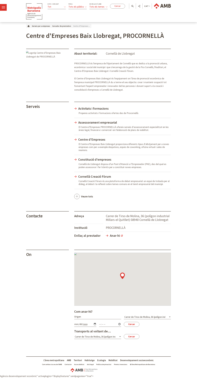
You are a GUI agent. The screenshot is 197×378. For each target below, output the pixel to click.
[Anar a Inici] (28, 26)
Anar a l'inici (34, 11)
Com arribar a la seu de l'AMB (52, 364)
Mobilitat (113, 360)
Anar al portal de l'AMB (162, 6)
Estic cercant (53, 4)
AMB (69, 360)
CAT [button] (146, 6)
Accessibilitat (79, 364)
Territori (78, 360)
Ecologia (101, 360)
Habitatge (90, 360)
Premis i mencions (120, 364)
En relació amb (95, 4)
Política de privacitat (103, 364)
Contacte (68, 364)
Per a (70, 4)
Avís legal (90, 364)
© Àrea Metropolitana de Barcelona (142, 364)
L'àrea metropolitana (54, 360)
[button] (132, 6)
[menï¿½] (3, 7)
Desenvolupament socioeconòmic (137, 360)
